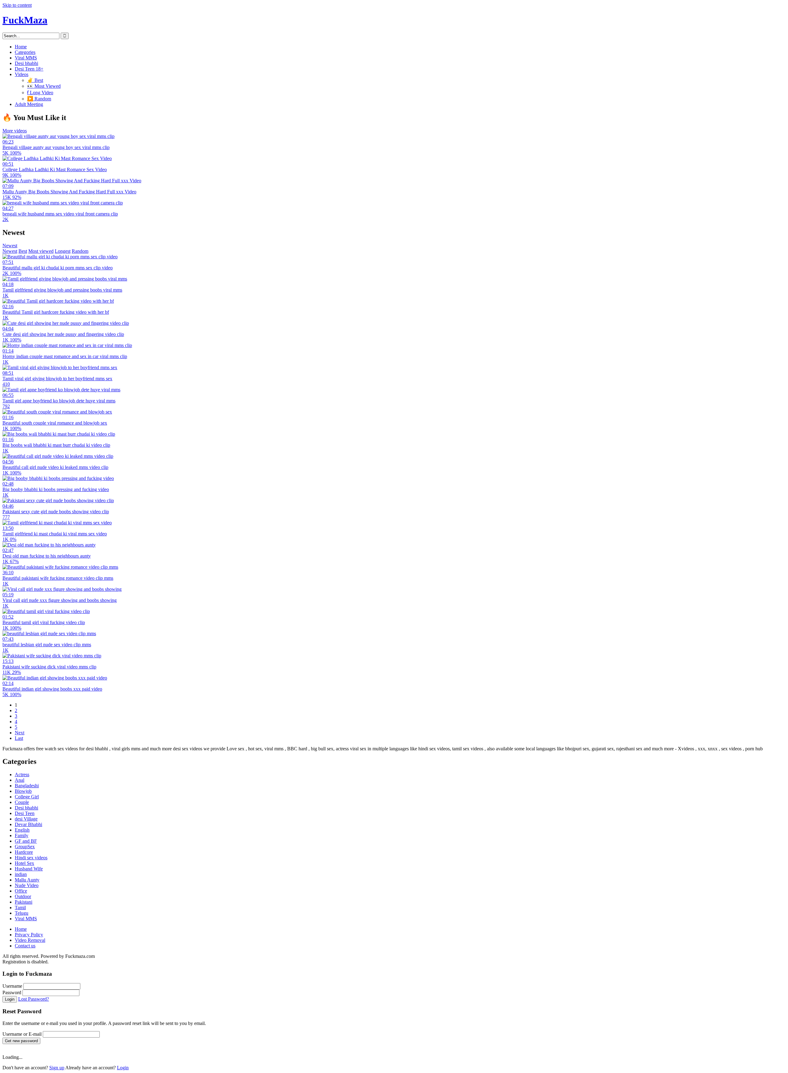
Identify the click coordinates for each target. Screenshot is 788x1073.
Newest (9, 245)
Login (9, 999)
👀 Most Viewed (44, 86)
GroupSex (25, 846)
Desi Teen (24, 813)
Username (12, 986)
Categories (25, 52)
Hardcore (24, 852)
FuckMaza (24, 20)
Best (22, 251)
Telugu (21, 913)
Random (80, 251)
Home (21, 46)
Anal (19, 780)
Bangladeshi (27, 785)
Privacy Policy (29, 934)
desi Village (26, 818)
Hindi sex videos (31, 857)
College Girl (27, 796)
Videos (21, 74)
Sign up (56, 1067)
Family (21, 835)
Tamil (20, 907)
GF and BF (26, 841)
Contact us (25, 945)
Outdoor (23, 896)
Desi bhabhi (26, 63)
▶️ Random (39, 98)
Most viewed (41, 251)
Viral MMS (26, 57)
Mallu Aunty (27, 879)
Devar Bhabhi (28, 824)
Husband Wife (29, 868)
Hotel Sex (24, 863)
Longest (62, 251)
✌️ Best (35, 80)
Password (11, 992)
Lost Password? (33, 999)
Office (21, 890)
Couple (22, 802)
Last (19, 738)
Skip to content (17, 5)
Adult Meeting (29, 104)
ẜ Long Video (40, 92)
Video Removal (30, 940)
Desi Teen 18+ (29, 68)
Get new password (21, 1041)
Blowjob (23, 791)
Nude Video (26, 885)
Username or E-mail (22, 1034)
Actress (22, 774)
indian (21, 874)
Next (19, 732)
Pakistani (23, 902)
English (22, 830)
